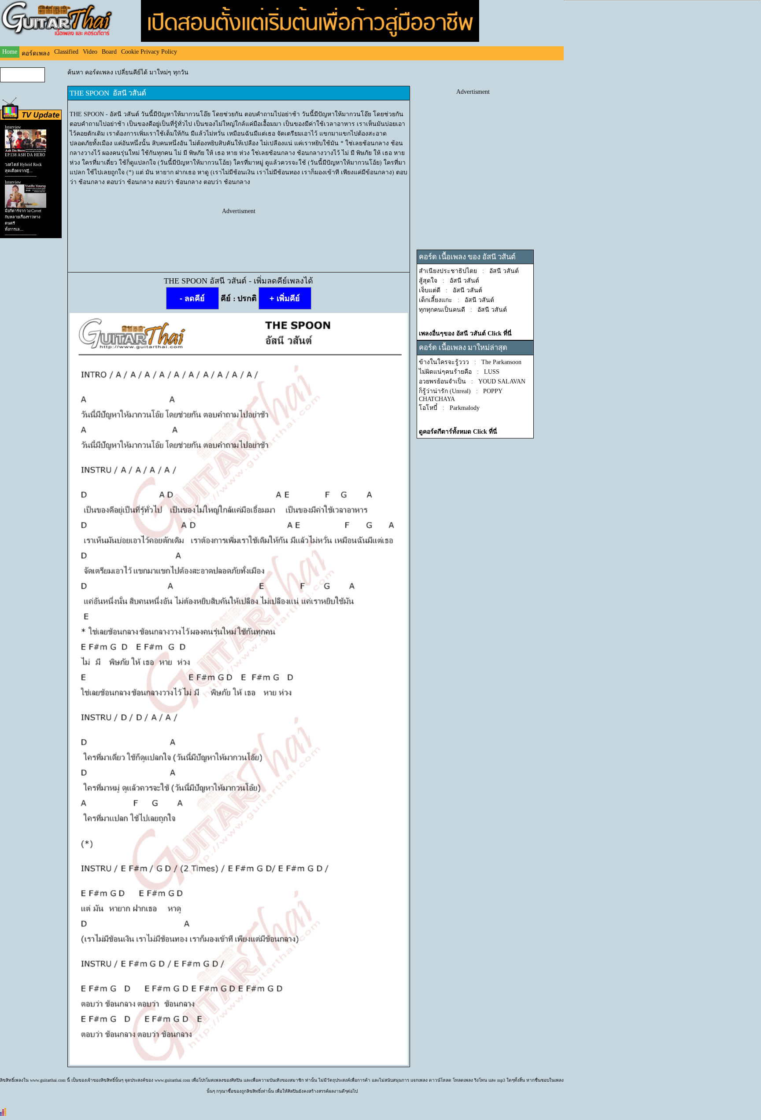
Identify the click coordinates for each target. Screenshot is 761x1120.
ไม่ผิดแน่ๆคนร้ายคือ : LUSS (459, 371)
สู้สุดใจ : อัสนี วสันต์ (449, 280)
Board (109, 51)
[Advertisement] (238, 234)
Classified (66, 51)
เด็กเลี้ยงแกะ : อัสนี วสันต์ (456, 300)
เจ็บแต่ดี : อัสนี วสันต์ (450, 290)
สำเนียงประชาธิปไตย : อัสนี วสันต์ (469, 271)
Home (9, 51)
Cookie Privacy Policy (149, 51)
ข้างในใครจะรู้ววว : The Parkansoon (470, 362)
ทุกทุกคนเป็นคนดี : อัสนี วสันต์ (463, 309)
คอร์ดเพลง (36, 53)
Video (90, 51)
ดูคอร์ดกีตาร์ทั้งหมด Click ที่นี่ (458, 431)
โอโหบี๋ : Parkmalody (449, 408)
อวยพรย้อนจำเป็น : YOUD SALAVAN (472, 381)
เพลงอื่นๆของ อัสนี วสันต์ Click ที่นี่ (465, 333)
